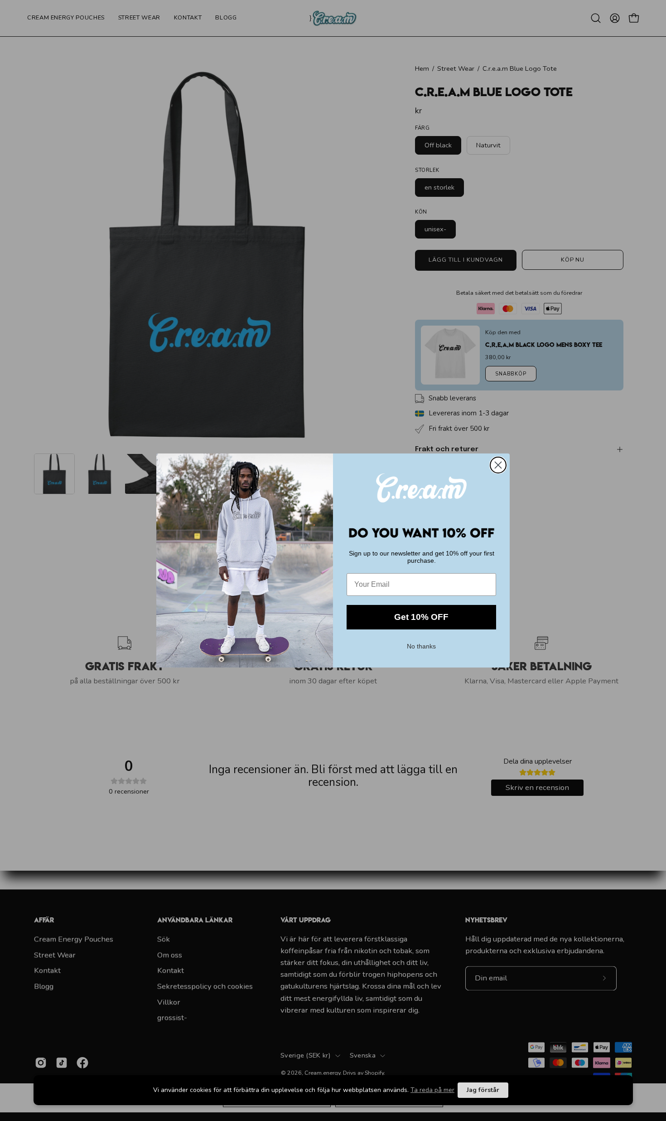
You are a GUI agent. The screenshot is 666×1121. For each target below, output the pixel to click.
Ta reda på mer (432, 1090)
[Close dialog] (498, 465)
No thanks (421, 645)
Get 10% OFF (421, 617)
